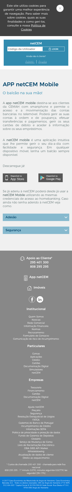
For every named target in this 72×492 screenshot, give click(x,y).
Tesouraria (36, 387)
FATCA (36, 419)
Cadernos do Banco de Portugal (36, 422)
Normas (36, 329)
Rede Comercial (36, 323)
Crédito (36, 360)
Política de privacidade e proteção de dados (36, 432)
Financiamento (36, 390)
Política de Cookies (33, 27)
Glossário (36, 438)
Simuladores (36, 369)
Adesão (11, 217)
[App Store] (15, 177)
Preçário (36, 410)
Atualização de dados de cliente (36, 454)
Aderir (30, 61)
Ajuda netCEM (36, 407)
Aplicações (36, 356)
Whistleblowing (36, 451)
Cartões (36, 363)
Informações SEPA (36, 429)
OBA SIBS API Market (36, 448)
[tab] (36, 217)
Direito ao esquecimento (36, 457)
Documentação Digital (36, 366)
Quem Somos (36, 316)
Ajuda (42, 61)
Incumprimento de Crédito (36, 426)
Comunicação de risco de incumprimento (36, 338)
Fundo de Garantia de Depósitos (36, 435)
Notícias (36, 319)
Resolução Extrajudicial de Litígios (36, 416)
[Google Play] (50, 177)
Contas (36, 353)
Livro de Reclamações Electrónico (36, 445)
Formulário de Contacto (36, 335)
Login (55, 49)
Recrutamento (36, 332)
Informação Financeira (36, 326)
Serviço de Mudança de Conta (36, 442)
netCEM (36, 372)
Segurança (13, 230)
